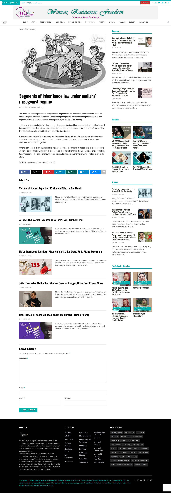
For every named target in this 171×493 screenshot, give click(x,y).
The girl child (132, 457)
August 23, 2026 (25, 319)
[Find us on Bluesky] (168, 3)
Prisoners (123, 453)
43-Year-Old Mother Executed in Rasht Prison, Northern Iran (51, 220)
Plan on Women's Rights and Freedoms (133, 449)
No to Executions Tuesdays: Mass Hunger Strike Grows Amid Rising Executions (60, 251)
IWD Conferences (69, 456)
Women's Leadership (140, 461)
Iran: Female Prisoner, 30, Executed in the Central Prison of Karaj (54, 315)
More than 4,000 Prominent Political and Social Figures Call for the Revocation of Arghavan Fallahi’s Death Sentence (124, 236)
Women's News (99, 462)
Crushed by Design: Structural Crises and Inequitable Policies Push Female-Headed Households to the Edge (123, 92)
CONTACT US (143, 22)
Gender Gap (137, 437)
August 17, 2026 (118, 242)
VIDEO (111, 22)
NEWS (33, 22)
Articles (67, 436)
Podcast (82, 449)
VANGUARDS (89, 22)
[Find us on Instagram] (165, 3)
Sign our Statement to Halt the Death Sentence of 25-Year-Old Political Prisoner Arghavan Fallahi (123, 41)
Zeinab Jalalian (141, 465)
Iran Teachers (116, 445)
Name (22, 388)
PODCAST (122, 22)
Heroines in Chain (69, 450)
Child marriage (116, 433)
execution (114, 437)
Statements (83, 462)
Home (25, 22)
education (140, 433)
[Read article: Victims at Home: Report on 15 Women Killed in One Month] (35, 204)
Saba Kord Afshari (117, 457)
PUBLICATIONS (45, 22)
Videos (96, 438)
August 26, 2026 (25, 193)
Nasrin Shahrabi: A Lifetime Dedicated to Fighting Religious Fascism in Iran (120, 317)
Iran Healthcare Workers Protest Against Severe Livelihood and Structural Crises (124, 212)
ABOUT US (59, 22)
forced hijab (125, 437)
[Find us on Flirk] (162, 3)
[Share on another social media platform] (103, 172)
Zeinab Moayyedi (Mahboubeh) (139, 314)
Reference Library (30, 29)
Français (29, 3)
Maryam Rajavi (85, 436)
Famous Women (68, 444)
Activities (68, 432)
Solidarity (83, 459)
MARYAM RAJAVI (74, 22)
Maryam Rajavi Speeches (85, 440)
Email (22, 398)
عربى (39, 3)
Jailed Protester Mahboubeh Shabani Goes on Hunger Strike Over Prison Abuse (61, 283)
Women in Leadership (98, 449)
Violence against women (120, 461)
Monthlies (118, 137)
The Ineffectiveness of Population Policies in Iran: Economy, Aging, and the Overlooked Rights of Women (122, 67)
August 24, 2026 (25, 287)
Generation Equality (118, 441)
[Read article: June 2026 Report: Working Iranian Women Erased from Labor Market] (142, 132)
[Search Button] (168, 22)
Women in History (98, 443)
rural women (143, 453)
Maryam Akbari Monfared (133, 445)
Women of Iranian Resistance (98, 456)
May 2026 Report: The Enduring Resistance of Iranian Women (120, 169)
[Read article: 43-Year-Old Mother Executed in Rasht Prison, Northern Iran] (35, 235)
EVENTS (101, 22)
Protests (133, 453)
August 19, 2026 (118, 217)
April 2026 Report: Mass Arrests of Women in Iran (142, 168)
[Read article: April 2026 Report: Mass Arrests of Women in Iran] (142, 158)
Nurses (113, 449)
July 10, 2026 (117, 48)
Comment (23, 358)
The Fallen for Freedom (120, 282)
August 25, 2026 (25, 224)
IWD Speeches (70, 461)
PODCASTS (145, 3)
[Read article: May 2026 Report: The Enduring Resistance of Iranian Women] (121, 158)
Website (68, 398)
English (23, 3)
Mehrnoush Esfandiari (141, 287)
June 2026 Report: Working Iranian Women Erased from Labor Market (141, 144)
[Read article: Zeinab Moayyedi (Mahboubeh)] (142, 305)
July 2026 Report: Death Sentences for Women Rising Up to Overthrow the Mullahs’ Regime (121, 144)
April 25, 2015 (23, 107)
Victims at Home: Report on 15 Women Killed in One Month (50, 188)
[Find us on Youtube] (159, 3)
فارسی (35, 3)
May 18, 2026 (117, 98)
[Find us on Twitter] (156, 3)
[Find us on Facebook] (134, 480)
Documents (69, 439)
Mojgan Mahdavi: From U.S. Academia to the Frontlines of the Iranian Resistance (121, 291)
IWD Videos (83, 432)
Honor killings (133, 441)
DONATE (132, 22)
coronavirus (129, 433)
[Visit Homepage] (85, 12)
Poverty (113, 453)
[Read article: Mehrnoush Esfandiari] (142, 279)
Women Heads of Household (121, 465)
